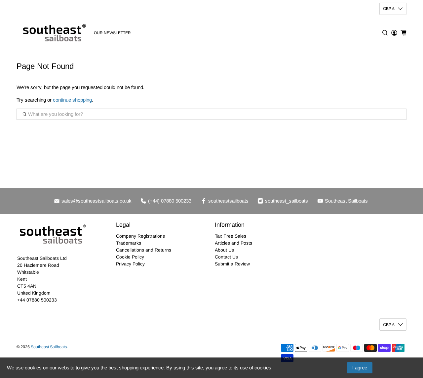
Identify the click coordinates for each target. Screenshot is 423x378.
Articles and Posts (233, 243)
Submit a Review (232, 263)
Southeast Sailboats (49, 347)
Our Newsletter (112, 32)
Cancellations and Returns (143, 250)
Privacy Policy (130, 263)
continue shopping (72, 100)
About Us (224, 250)
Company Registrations (140, 236)
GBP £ (389, 8)
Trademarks (128, 243)
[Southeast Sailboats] (53, 32)
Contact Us (226, 257)
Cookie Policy (130, 257)
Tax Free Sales (230, 236)
